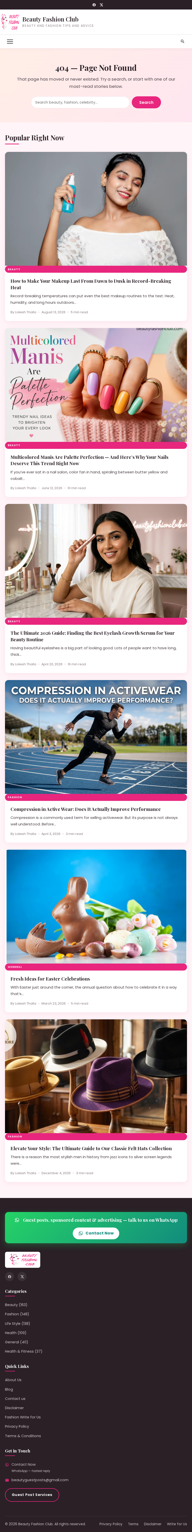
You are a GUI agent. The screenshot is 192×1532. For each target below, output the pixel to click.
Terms (133, 1524)
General (15, 967)
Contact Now (100, 1233)
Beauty (14, 269)
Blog (9, 1389)
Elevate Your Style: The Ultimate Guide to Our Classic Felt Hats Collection (91, 1148)
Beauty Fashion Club (50, 19)
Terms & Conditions (23, 1435)
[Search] (182, 41)
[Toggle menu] (10, 41)
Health (10, 1332)
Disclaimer (14, 1407)
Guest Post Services (32, 1494)
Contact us (15, 1398)
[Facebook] (94, 5)
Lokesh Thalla (25, 312)
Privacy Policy (17, 1426)
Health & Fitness (19, 1351)
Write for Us (177, 1524)
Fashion (15, 797)
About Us (13, 1379)
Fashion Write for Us (23, 1417)
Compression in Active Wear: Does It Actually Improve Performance (85, 809)
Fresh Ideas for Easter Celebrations (50, 979)
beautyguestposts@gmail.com (40, 1479)
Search (146, 102)
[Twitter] (101, 5)
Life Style (12, 1323)
